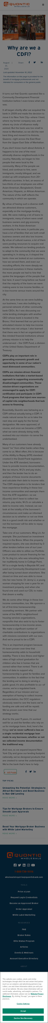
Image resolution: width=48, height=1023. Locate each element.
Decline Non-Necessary (23, 1018)
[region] (24, 997)
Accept (23, 1011)
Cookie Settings (23, 1004)
